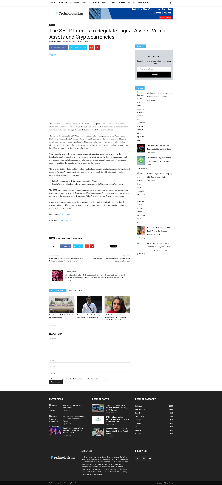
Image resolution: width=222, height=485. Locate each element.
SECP (69, 238)
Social (113, 3)
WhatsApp (139, 430)
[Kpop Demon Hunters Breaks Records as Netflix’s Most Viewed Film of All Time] (55, 431)
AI (136, 427)
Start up (86, 3)
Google (138, 434)
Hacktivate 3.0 (65, 220)
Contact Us (143, 3)
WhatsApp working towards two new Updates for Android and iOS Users (159, 161)
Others (131, 3)
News (53, 3)
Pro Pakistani (65, 214)
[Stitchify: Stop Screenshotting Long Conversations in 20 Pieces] (55, 421)
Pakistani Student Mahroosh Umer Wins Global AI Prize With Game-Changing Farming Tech (116, 317)
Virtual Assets (77, 238)
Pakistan (74, 3)
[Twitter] (150, 458)
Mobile (122, 3)
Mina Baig (152, 100)
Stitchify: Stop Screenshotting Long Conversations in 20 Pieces (74, 419)
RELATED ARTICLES (58, 291)
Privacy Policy (168, 483)
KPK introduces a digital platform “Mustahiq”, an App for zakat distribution (117, 419)
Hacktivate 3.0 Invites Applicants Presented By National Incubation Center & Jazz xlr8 (66, 259)
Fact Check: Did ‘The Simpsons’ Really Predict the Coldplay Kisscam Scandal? (158, 231)
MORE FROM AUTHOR (76, 291)
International (100, 3)
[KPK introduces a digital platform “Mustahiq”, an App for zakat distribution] (98, 420)
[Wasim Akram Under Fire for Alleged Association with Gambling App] (89, 304)
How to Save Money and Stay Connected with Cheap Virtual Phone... (117, 431)
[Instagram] (144, 458)
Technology (139, 416)
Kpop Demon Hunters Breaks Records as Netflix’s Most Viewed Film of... (73, 430)
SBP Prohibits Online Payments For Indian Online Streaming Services (111, 259)
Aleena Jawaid (56, 41)
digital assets (60, 238)
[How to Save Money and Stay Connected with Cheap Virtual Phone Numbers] (98, 432)
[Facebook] (137, 458)
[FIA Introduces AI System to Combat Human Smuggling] (61, 304)
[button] (170, 3)
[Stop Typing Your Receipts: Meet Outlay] (55, 408)
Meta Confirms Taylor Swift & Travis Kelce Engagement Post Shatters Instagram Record (158, 246)
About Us (63, 3)
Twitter (138, 420)
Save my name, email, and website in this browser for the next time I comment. (80, 379)
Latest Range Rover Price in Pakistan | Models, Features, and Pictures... (116, 407)
